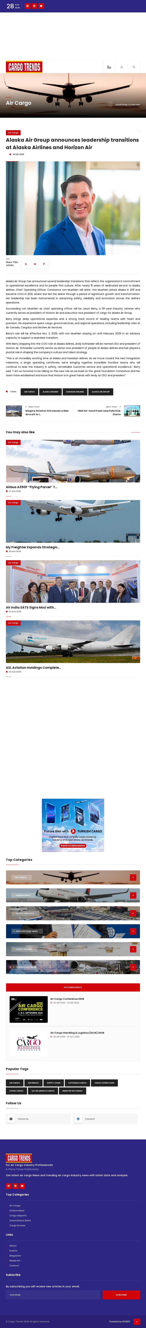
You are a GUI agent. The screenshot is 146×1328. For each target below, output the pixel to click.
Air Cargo (13, 132)
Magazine (15, 1255)
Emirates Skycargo (72, 1091)
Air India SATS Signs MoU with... (31, 607)
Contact (14, 1265)
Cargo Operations (104, 1083)
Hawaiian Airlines (75, 391)
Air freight (33, 1083)
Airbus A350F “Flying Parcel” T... (31, 487)
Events (13, 1250)
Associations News (20, 1220)
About (13, 1245)
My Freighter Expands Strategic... (33, 547)
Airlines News (16, 1210)
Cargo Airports (18, 1215)
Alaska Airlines (50, 391)
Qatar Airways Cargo (43, 1091)
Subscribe (121, 1294)
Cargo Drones (17, 1225)
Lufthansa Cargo (77, 1083)
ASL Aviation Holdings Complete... (33, 667)
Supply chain (53, 1083)
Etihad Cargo (16, 1091)
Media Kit (14, 1260)
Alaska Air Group (101, 391)
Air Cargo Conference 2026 (67, 999)
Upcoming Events (73, 987)
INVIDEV (126, 1321)
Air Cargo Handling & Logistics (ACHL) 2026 (77, 1032)
